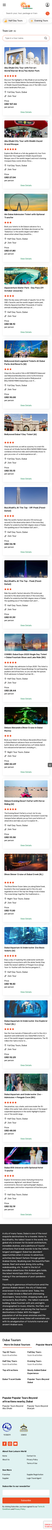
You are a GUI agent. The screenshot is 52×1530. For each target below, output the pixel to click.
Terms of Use (32, 1463)
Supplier (5, 1478)
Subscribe (26, 1500)
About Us (6, 1460)
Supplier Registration (35, 1475)
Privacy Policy (32, 1460)
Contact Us (31, 1456)
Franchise (6, 1475)
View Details (26, 112)
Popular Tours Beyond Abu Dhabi (12, 1407)
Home (4, 1456)
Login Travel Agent (34, 1478)
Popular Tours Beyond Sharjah (37, 1407)
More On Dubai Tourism (17, 1344)
